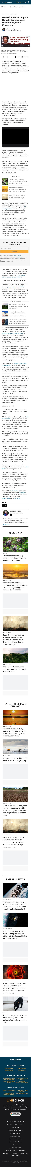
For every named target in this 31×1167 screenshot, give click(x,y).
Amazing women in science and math (22, 1079)
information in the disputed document (12, 333)
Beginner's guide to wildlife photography (22, 1091)
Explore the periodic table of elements (9, 1082)
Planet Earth (4, 14)
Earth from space (22, 1068)
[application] (15, 136)
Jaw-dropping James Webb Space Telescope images (9, 1079)
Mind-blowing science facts (22, 1093)
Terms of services (17, 255)
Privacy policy (15, 1133)
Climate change (13, 14)
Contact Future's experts (15, 1124)
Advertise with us (15, 1139)
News (19, 30)
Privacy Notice (19, 257)
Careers (15, 1145)
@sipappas (22, 492)
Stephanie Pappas (12, 29)
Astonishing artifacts (22, 1070)
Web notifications (15, 1142)
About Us (15, 1127)
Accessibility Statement (15, 1121)
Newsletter (26, 57)
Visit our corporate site (18, 1109)
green (4, 505)
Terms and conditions (15, 1130)
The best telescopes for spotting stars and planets (9, 1094)
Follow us (18, 57)
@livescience (6, 498)
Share (6, 57)
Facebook (17, 498)
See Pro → (20, 2)
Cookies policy (15, 1136)
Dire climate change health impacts (18, 6)
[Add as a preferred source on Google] (15, 1114)
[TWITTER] (11, 515)
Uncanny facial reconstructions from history (22, 1082)
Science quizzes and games (9, 1090)
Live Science (14, 491)
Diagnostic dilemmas (9, 1070)
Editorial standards (15, 1148)
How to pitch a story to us (15, 1150)
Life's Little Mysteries (9, 1068)
